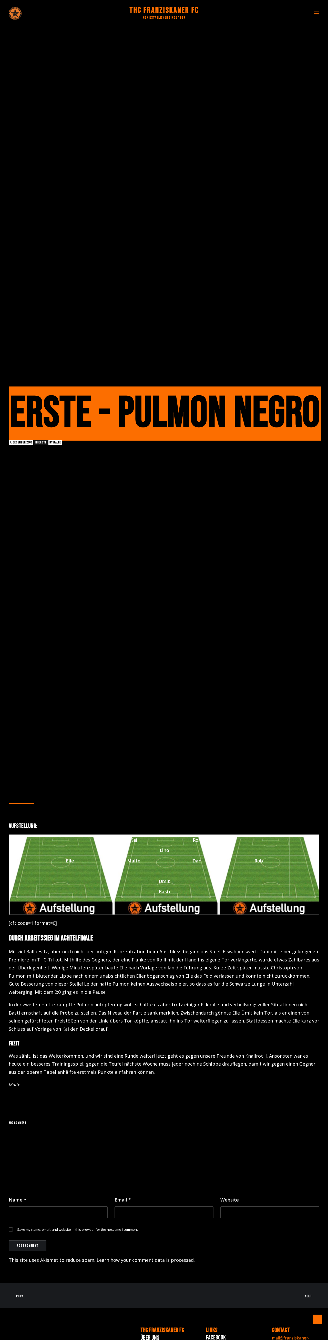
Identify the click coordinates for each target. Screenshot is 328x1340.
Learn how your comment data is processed (145, 1260)
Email (123, 1200)
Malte (57, 442)
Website (229, 1200)
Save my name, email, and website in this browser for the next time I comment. (78, 1229)
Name (17, 1200)
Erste (42, 442)
